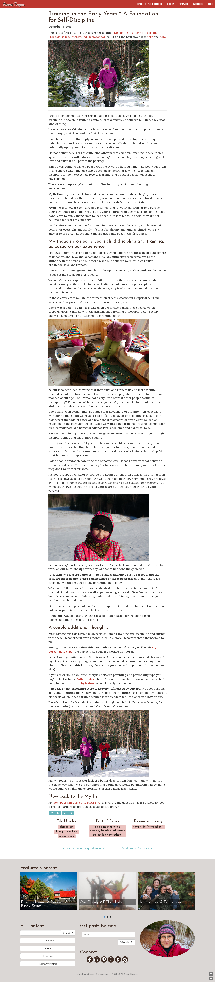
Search (67, 932)
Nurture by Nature (82, 683)
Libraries (48, 956)
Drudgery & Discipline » (137, 848)
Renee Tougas (13, 4)
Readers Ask (66, 836)
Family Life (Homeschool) (148, 826)
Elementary (66, 826)
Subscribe (125, 942)
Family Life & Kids (66, 831)
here (150, 37)
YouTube (183, 4)
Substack (198, 4)
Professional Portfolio (149, 4)
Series (48, 948)
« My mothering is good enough (83, 848)
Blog (210, 4)
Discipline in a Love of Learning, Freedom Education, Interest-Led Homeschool (107, 830)
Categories (48, 940)
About (170, 4)
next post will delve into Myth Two (77, 802)
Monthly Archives (48, 963)
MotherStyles (85, 679)
